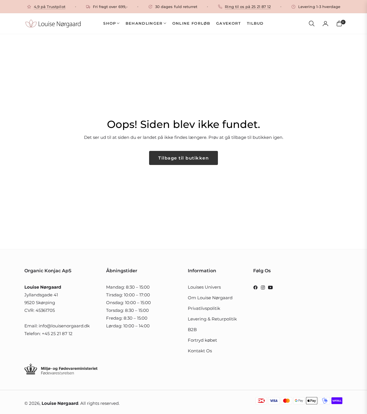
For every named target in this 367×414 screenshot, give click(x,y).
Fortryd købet (202, 340)
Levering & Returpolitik (212, 319)
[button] (312, 23)
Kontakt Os (200, 350)
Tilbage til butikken (183, 158)
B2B (192, 329)
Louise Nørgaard (60, 403)
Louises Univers (204, 287)
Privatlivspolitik (204, 308)
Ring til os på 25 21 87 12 (248, 6)
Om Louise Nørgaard (210, 297)
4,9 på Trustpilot (49, 6)
